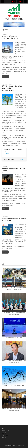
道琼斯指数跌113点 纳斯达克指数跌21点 (14, 385)
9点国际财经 (6, 166)
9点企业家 (6, 84)
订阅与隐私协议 (5, 431)
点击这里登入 (19, 159)
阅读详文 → (5, 76)
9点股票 (13, 445)
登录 (13, 2)
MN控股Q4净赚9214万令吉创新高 (14, 337)
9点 (3, 84)
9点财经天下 (5, 34)
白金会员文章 (10, 84)
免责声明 (4, 433)
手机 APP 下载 (5, 435)
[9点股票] (14, 11)
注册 (20, 2)
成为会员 (6, 153)
